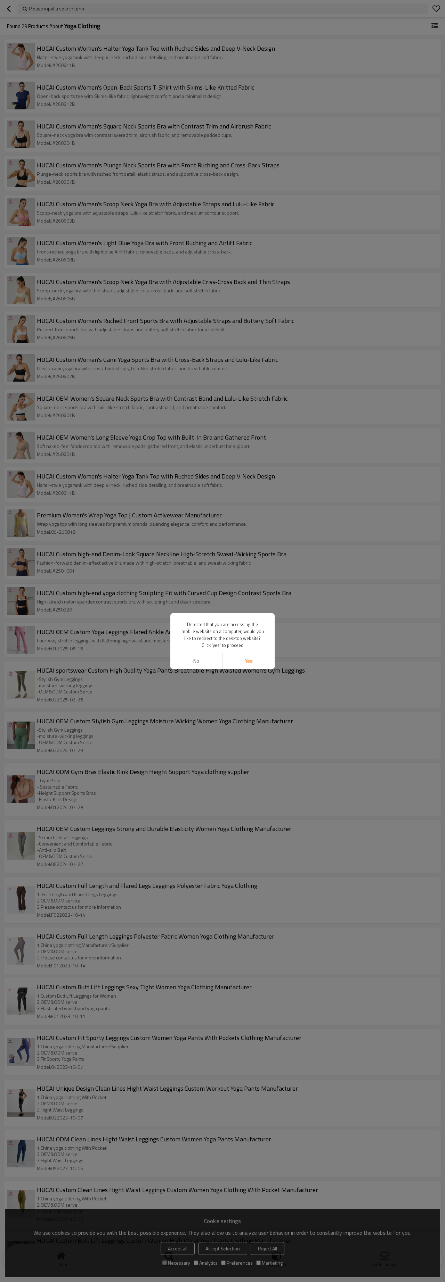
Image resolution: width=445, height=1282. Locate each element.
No (196, 661)
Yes (249, 661)
